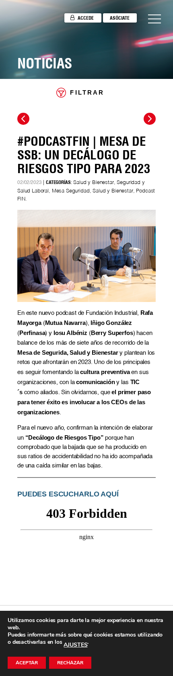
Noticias (44, 63)
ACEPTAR (27, 662)
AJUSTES (75, 645)
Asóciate (120, 18)
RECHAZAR (70, 662)
